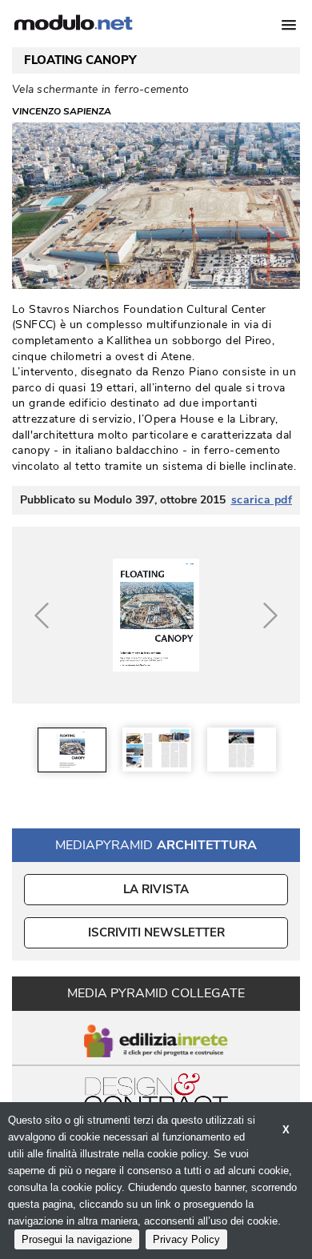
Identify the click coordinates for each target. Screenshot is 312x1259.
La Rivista (156, 889)
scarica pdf (262, 500)
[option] (72, 750)
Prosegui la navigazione (77, 1239)
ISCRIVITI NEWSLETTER (156, 932)
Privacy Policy (186, 1239)
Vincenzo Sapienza (61, 111)
